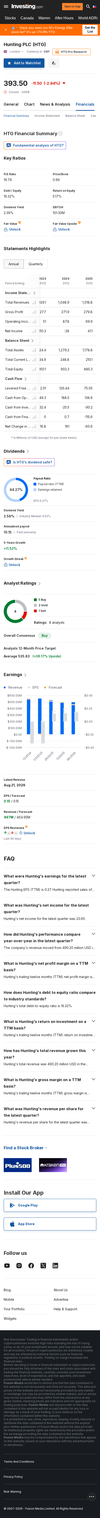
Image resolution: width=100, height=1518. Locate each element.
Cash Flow (13, 379)
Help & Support (65, 1309)
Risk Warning (12, 1491)
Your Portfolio (14, 1309)
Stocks (10, 18)
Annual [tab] (14, 264)
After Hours (64, 18)
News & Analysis (55, 104)
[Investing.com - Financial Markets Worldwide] (27, 6)
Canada (27, 18)
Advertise (61, 1299)
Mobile (9, 1299)
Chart (29, 104)
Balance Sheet (75, 115)
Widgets (10, 1318)
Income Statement (47, 115)
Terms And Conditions (19, 1461)
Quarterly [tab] (36, 264)
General (11, 104)
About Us (61, 1290)
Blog (7, 1290)
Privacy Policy (13, 1476)
